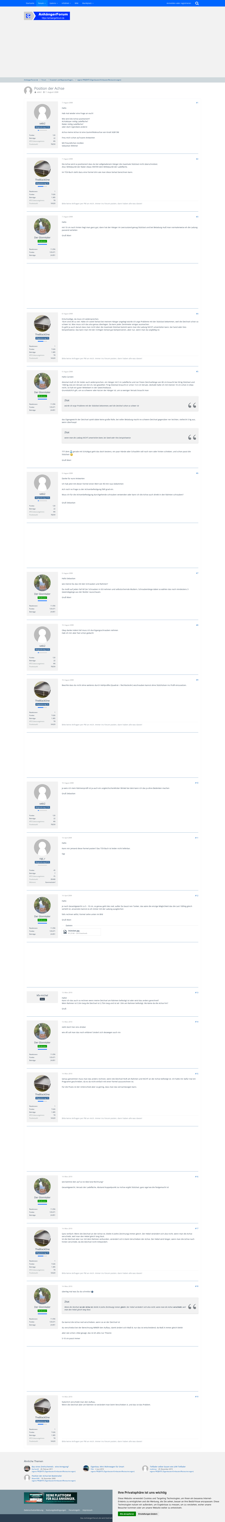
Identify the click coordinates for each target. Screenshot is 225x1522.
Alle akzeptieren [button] (127, 1514)
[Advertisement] (112, 51)
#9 (197, 680)
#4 (197, 313)
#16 (196, 1176)
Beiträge (32, 138)
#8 (197, 625)
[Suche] (197, 3)
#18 (196, 1286)
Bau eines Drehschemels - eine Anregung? (50, 1466)
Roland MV (35, 1478)
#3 (197, 216)
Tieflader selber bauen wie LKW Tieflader (168, 1466)
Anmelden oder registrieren (179, 3)
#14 (196, 1021)
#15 (196, 1073)
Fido (92, 1469)
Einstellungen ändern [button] (147, 1514)
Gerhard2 (35, 1469)
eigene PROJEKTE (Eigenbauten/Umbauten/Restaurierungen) (54, 1471)
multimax (153, 1469)
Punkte (31, 135)
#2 (197, 159)
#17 (196, 1228)
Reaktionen (33, 191)
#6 (197, 473)
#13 (196, 992)
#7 (197, 573)
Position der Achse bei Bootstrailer (47, 1476)
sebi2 (39, 92)
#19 (196, 1396)
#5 (197, 371)
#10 (196, 783)
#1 (197, 102)
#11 (196, 838)
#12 (196, 895)
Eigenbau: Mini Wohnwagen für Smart (107, 1466)
